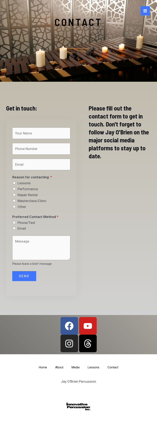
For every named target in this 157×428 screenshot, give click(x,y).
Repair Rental (28, 195)
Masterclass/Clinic (32, 201)
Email (22, 228)
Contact (113, 367)
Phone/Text (26, 223)
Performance (28, 189)
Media (76, 367)
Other (22, 207)
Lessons (24, 183)
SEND (24, 276)
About (59, 367)
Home (43, 367)
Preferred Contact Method (35, 217)
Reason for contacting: (32, 177)
